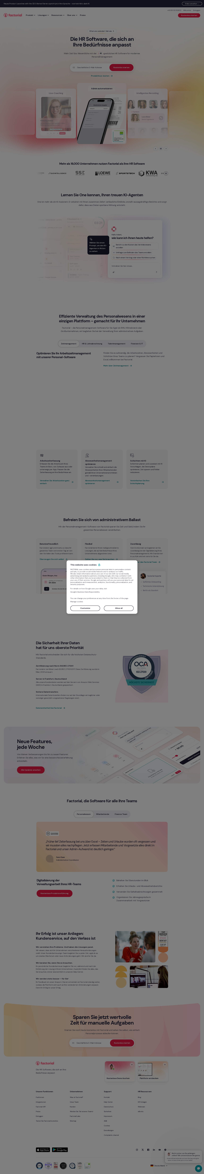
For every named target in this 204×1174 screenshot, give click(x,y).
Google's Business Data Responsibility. (85, 592)
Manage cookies (76, 602)
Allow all (119, 608)
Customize (85, 608)
